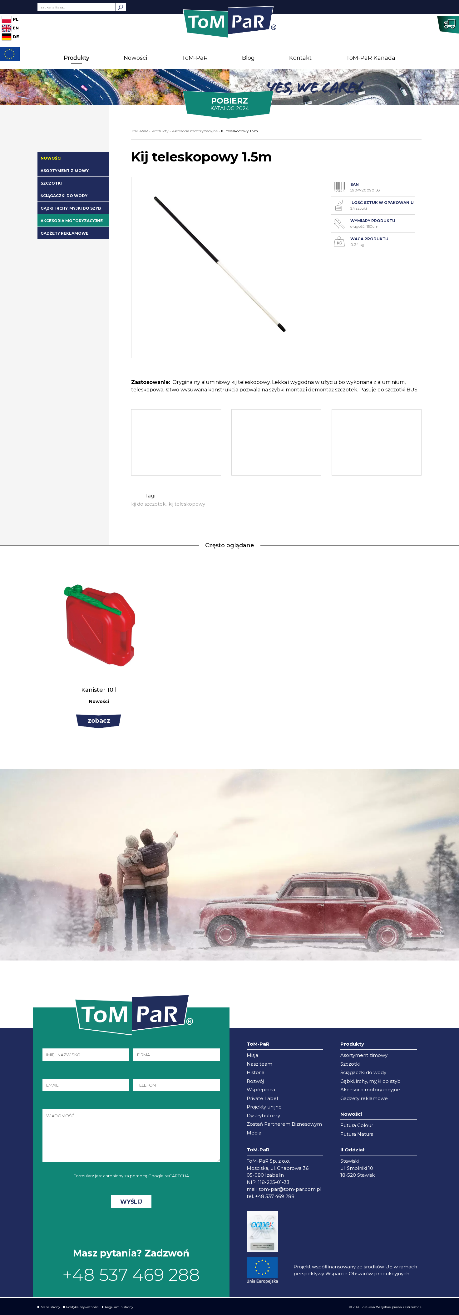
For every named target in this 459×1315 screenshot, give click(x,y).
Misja (252, 1055)
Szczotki (51, 183)
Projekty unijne (264, 1107)
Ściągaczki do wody (64, 195)
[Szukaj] (121, 7)
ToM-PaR (195, 57)
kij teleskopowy (187, 504)
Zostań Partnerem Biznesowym (284, 1124)
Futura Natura (356, 1134)
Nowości (135, 57)
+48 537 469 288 (131, 1274)
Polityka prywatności (82, 1307)
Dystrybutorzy (263, 1116)
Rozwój (255, 1081)
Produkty (76, 57)
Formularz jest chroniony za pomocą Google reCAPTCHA (131, 1175)
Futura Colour (356, 1125)
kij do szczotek (148, 504)
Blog (248, 57)
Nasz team (259, 1064)
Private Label (262, 1098)
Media (254, 1133)
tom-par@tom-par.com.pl (290, 1189)
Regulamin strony (119, 1307)
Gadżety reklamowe (64, 233)
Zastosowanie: (150, 382)
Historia (255, 1072)
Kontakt (300, 57)
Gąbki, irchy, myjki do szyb (71, 208)
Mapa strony (50, 1307)
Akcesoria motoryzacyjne (72, 220)
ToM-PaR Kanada (370, 57)
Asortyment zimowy (65, 170)
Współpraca (261, 1090)
